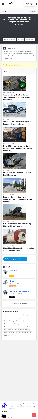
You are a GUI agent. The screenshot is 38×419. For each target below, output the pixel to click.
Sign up (34, 11)
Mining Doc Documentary (22, 318)
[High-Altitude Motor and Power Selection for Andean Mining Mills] (14, 237)
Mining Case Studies (9, 318)
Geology (26, 315)
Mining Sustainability (9, 332)
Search (5, 11)
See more (8, 58)
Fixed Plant (6, 315)
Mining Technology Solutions (23, 332)
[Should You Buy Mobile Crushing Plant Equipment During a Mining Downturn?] (14, 110)
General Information (16, 315)
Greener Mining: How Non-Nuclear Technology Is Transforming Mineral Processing (16, 97)
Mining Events (19, 321)
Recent (6, 71)
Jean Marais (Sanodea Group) (19, 291)
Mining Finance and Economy (11, 323)
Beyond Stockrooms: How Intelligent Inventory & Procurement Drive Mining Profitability (17, 148)
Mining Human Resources (10, 326)
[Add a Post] (34, 415)
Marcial (11, 281)
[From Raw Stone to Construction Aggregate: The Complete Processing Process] (14, 186)
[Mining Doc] (10, 4)
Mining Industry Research (25, 326)
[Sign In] (36, 4)
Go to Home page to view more (15, 259)
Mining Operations (8, 329)
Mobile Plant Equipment (10, 335)
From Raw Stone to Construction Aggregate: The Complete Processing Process (17, 199)
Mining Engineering (9, 321)
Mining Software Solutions (22, 329)
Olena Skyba (13, 270)
